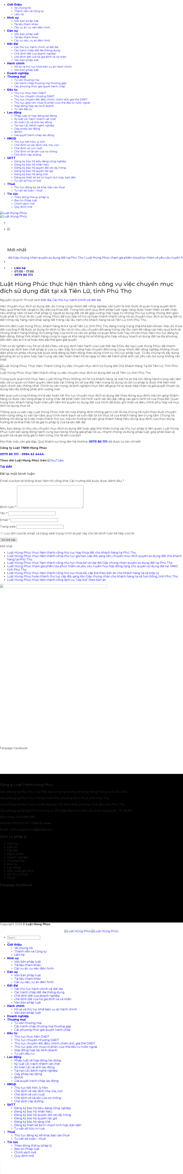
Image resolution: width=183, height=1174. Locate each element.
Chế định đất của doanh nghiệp (35, 53)
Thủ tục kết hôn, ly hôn (29, 141)
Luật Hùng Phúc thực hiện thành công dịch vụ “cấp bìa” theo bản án (56, 580)
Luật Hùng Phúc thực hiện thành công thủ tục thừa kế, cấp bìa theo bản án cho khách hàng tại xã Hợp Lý (83, 573)
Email (5, 520)
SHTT (11, 158)
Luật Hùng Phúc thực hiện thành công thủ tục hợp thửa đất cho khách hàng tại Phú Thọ (71, 552)
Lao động (14, 112)
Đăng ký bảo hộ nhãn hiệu (31, 164)
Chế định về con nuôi (28, 148)
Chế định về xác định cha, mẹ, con (36, 145)
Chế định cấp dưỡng (27, 154)
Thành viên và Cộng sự (29, 11)
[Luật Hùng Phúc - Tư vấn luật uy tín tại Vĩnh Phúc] (13, 214)
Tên (4, 513)
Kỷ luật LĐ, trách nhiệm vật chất (35, 119)
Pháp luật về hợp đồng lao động (35, 115)
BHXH (18, 132)
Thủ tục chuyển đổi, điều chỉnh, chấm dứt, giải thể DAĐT (51, 99)
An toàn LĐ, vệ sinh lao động (33, 122)
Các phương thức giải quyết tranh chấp (39, 86)
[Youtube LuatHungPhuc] (55, 460)
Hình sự (13, 17)
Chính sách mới (24, 203)
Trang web (8, 526)
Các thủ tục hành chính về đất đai (36, 47)
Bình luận (8, 507)
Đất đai (12, 44)
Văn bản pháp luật (26, 21)
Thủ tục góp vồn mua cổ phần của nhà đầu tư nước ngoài (52, 102)
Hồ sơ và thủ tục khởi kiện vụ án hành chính (43, 66)
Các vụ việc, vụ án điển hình (32, 40)
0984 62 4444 (33, 454)
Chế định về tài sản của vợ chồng (35, 151)
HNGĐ (11, 138)
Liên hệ (19, 14)
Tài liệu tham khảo (26, 24)
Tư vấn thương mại (26, 80)
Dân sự (12, 30)
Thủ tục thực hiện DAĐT (30, 93)
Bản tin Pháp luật (25, 200)
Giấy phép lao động (27, 128)
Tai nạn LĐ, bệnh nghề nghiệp (34, 125)
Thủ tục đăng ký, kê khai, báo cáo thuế (39, 187)
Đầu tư (12, 89)
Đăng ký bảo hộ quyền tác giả (33, 171)
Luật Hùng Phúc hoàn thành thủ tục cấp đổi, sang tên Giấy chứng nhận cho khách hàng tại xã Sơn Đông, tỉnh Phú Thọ (92, 576)
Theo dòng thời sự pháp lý (31, 197)
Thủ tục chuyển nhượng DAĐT (34, 96)
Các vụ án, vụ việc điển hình (32, 27)
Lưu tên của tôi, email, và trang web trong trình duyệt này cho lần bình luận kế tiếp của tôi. (69, 533)
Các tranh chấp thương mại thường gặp (40, 83)
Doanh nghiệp (18, 73)
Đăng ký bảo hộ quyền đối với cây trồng (40, 167)
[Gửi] (8, 942)
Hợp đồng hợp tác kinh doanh (34, 106)
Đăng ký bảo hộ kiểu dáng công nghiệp (40, 161)
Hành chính (15, 63)
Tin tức (12, 194)
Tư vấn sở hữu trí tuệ (27, 180)
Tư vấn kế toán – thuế (28, 190)
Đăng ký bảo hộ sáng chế (31, 174)
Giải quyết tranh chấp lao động (34, 135)
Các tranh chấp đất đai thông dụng (37, 50)
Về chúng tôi (22, 8)
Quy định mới (23, 206)
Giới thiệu (14, 4)
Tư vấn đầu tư (23, 109)
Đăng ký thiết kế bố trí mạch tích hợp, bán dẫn (45, 177)
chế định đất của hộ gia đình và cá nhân (40, 56)
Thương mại (16, 76)
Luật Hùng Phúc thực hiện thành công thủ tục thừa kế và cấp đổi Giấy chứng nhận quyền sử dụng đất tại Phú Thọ (89, 563)
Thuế (11, 184)
